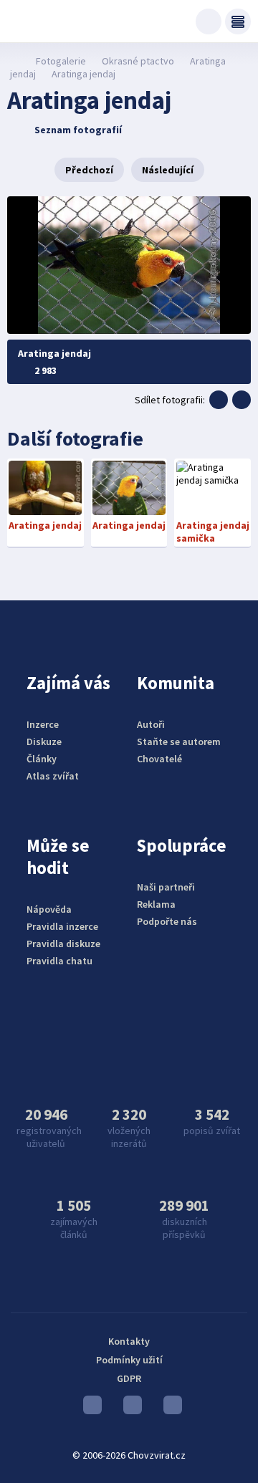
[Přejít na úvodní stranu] (14, 60)
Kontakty (129, 1341)
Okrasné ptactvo (138, 60)
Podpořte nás (167, 921)
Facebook (169, 1408)
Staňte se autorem (179, 741)
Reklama (156, 904)
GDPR (129, 1378)
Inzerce (43, 724)
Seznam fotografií (78, 129)
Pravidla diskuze (63, 943)
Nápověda (49, 909)
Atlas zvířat (53, 775)
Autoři (151, 724)
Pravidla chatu (59, 960)
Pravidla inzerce (62, 926)
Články (42, 758)
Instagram (129, 1408)
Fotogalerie (61, 60)
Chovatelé (159, 758)
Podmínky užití (129, 1359)
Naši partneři (166, 886)
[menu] (238, 21)
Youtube (89, 1408)
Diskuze (44, 741)
